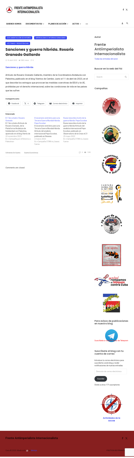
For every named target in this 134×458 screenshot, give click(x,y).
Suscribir (100, 379)
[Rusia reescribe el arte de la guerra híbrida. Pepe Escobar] (77, 130)
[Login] (122, 23)
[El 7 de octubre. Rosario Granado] (19, 130)
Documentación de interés (19, 38)
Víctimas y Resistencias (18, 43)
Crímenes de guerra (12, 153)
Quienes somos (13, 24)
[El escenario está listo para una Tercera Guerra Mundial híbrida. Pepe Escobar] (48, 131)
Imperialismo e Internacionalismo (50, 38)
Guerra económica (31, 153)
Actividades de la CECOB (111, 419)
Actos (75, 24)
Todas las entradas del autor (106, 59)
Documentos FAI (34, 24)
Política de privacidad (117, 450)
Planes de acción (57, 24)
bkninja (34, 450)
